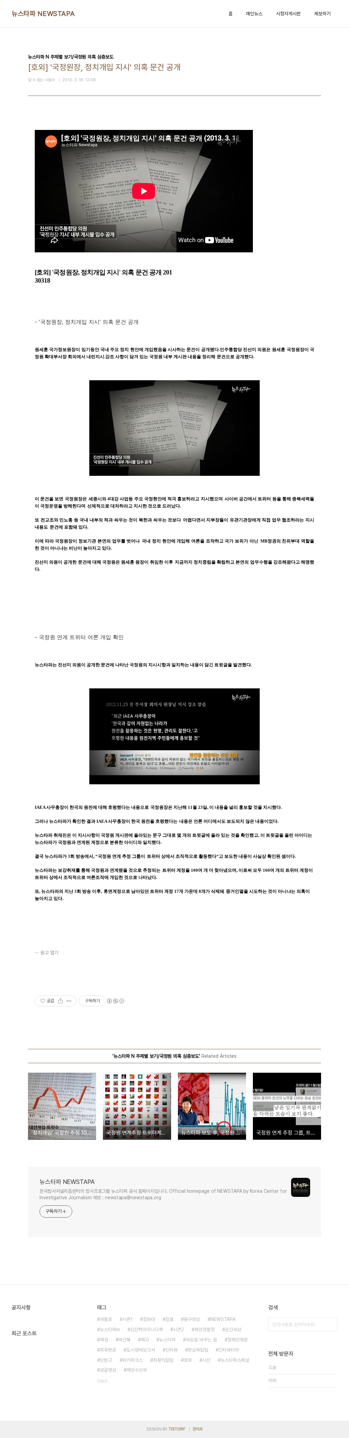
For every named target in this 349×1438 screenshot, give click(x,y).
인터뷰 (171, 1350)
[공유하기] (60, 1001)
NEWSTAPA (223, 1319)
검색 (330, 1324)
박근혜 (124, 1339)
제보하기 (322, 13)
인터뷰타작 (228, 1350)
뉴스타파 (167, 1339)
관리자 (198, 1429)
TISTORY (176, 1429)
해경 (104, 1339)
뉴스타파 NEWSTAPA (43, 14)
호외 (188, 1360)
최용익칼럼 (163, 1360)
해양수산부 (136, 1370)
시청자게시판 (288, 13)
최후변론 (108, 1350)
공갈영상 (108, 1370)
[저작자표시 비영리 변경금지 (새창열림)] (115, 1001)
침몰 (169, 1319)
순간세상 (233, 1329)
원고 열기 (49, 952)
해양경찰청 (204, 1329)
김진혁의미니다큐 (146, 1329)
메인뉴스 (254, 13)
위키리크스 (132, 1360)
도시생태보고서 (140, 1350)
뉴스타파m (110, 1329)
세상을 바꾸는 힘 (201, 1339)
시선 (206, 1360)
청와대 (149, 1319)
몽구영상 (192, 1319)
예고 (145, 1339)
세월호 (106, 1319)
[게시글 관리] (69, 1001)
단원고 (106, 1360)
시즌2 (178, 1329)
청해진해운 (237, 1339)
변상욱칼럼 (198, 1350)
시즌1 (127, 1319)
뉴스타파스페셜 (235, 1360)
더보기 (102, 1381)
